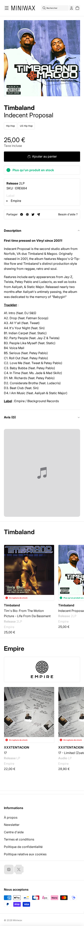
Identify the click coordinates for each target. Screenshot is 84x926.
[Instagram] (9, 869)
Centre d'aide (14, 832)
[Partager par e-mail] (38, 214)
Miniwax (17, 920)
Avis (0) (10, 417)
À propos (10, 817)
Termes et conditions (19, 839)
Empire (16, 201)
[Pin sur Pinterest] (27, 214)
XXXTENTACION (16, 747)
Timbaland (19, 107)
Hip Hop (10, 125)
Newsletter (12, 825)
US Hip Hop (26, 125)
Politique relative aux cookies (25, 854)
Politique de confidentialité (23, 847)
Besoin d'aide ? (68, 214)
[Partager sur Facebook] (21, 214)
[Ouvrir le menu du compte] (71, 8)
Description (12, 231)
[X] (19, 869)
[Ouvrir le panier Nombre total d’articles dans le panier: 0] (77, 8)
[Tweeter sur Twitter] (33, 214)
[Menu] (6, 8)
